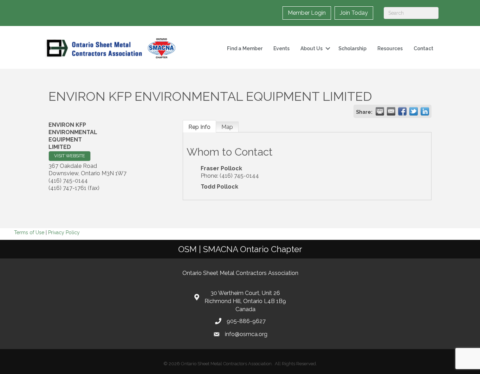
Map (227, 127)
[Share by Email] (391, 111)
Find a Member (244, 48)
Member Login (307, 12)
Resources (390, 48)
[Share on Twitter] (413, 111)
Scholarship (352, 48)
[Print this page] (380, 111)
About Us (311, 48)
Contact (423, 48)
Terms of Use (29, 232)
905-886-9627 (246, 321)
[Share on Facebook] (402, 111)
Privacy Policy (64, 232)
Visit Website (69, 155)
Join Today (354, 12)
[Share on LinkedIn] (425, 111)
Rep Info (199, 127)
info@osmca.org (246, 334)
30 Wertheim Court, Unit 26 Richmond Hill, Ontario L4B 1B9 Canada (245, 301)
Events (281, 48)
